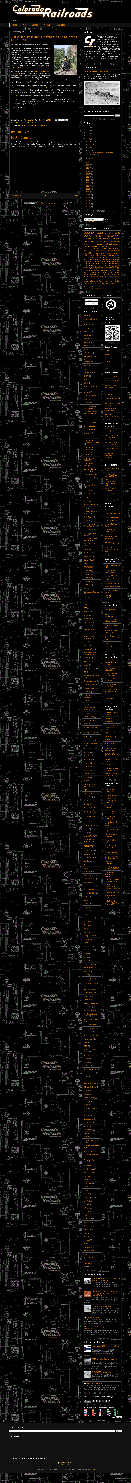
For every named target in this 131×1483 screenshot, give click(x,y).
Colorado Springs (90, 474)
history (107, 238)
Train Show (88, 1176)
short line (87, 1080)
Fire (118, 269)
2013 (88, 186)
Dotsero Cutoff (89, 560)
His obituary (15, 96)
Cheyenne (87, 403)
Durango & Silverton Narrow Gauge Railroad (111, 577)
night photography (90, 889)
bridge (86, 383)
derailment (96, 271)
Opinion (117, 246)
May (89, 147)
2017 (88, 174)
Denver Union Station (110, 251)
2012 (88, 189)
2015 (88, 180)
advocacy (87, 331)
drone (86, 588)
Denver (104, 265)
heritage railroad (93, 241)
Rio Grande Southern (104, 259)
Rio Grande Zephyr (90, 1025)
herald (86, 724)
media (86, 822)
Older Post (73, 195)
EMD (111, 281)
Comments (90, 303)
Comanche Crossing (91, 485)
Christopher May (99, 278)
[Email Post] (55, 120)
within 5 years (16, 68)
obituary (18, 123)
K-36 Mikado (88, 766)
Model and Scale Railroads (104, 255)
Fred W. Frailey (89, 661)
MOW (96, 249)
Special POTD (89, 1115)
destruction (87, 556)
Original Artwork (89, 918)
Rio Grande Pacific (90, 1010)
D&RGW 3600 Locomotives (96, 71)
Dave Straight (88, 517)
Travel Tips (87, 1183)
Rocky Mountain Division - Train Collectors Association (112, 886)
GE (85, 672)
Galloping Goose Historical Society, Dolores (111, 737)
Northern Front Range (112, 510)
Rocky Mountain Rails (112, 892)
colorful (86, 481)
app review (87, 346)
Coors (86, 497)
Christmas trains (89, 278)
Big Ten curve (88, 372)
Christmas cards (89, 422)
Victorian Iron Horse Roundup (50, 88)
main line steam (93, 272)
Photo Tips (87, 280)
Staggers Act (88, 1119)
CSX (85, 508)
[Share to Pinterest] (67, 120)
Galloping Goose (104, 286)
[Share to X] (63, 120)
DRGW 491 (88, 585)
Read (14, 25)
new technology (110, 285)
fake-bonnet (88, 619)
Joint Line (100, 253)
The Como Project (111, 718)
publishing (87, 971)
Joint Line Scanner (111, 391)
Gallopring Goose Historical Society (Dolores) (111, 662)
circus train (87, 433)
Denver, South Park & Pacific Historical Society (112, 727)
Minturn (86, 832)
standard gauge (89, 276)
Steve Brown (88, 1130)
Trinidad (86, 1187)
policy (86, 957)
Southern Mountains (111, 520)
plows (93, 280)
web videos (95, 251)
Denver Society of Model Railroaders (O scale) (112, 824)
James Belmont (89, 749)
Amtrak (109, 246)
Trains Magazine (45, 55)
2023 (88, 135)
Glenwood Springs (90, 688)
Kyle (85, 781)
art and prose (88, 353)
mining (86, 829)
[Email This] (59, 120)
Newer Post (16, 195)
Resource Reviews (96, 281)
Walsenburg (88, 1226)
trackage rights (89, 1172)
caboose (106, 281)
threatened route (89, 1165)
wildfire (117, 276)
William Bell (88, 1247)
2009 (88, 198)
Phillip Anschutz (89, 936)
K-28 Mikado (88, 763)
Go (24, 25)
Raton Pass (88, 996)
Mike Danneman (102, 276)
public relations (89, 968)
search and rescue (90, 1069)
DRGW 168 (88, 567)
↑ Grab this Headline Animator (65, 1465)
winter (86, 1254)
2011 (88, 192)
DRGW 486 (88, 581)
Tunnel (86, 1194)
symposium (88, 1151)
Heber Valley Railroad (112, 583)
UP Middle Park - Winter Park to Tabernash (110, 455)
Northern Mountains (111, 517)
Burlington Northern (102, 280)
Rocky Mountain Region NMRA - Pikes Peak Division (112, 903)
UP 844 (86, 1211)
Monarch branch (89, 857)
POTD (116, 238)
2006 (88, 207)
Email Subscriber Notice (95, 1383)
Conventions (88, 271)
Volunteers (112, 269)
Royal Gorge (88, 263)
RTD (90, 255)
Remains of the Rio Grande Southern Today (111, 691)
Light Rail (87, 790)
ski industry (88, 1090)
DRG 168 (87, 563)
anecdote (87, 342)
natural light (88, 882)
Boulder (86, 379)
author (86, 365)
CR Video (87, 501)
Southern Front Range (112, 513)
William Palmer (89, 1251)
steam (100, 232)
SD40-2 (86, 1062)
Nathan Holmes (105, 283)
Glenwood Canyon (90, 684)
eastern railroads (89, 601)
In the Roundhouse (96, 267)
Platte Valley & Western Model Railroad (110, 874)
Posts (88, 300)
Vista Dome (88, 1219)
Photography (109, 272)
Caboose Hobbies (111, 795)
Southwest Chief (89, 1112)
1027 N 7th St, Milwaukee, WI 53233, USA (32, 125)
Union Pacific (112, 232)
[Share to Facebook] (65, 120)
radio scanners (89, 989)
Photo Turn (87, 946)
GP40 (86, 701)
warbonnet (87, 1229)
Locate (35, 25)
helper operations (90, 720)
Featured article (89, 629)
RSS (85, 1042)
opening (86, 911)
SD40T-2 (87, 1065)
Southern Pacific (102, 269)
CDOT (102, 272)
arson (86, 349)
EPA (85, 608)
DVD (85, 597)
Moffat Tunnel (88, 854)
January (91, 158)
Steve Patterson (89, 1133)
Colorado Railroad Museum (108, 244)
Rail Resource (109, 394)
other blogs (87, 921)
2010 (88, 195)
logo (85, 800)
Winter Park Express (91, 1258)
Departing (112, 280)
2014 (88, 183)
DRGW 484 (88, 578)
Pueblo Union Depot (91, 984)
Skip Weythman (115, 286)
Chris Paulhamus (90, 419)
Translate (91, 221)
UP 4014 (87, 1208)
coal (94, 259)
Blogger (92, 1469)
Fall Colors (94, 286)
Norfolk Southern (89, 893)
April (90, 150)
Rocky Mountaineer (90, 1035)
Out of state (115, 274)
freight (86, 251)
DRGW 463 (88, 571)
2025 (88, 130)
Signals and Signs (90, 1083)
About (47, 25)
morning (86, 861)
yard (85, 1267)
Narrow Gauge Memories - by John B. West (112, 638)
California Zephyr (90, 395)
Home (44, 195)
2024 (88, 133)
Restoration (104, 263)
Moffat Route (98, 246)
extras (104, 257)
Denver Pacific (89, 529)
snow (118, 283)
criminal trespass (89, 504)
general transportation (91, 675)
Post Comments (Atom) (49, 203)
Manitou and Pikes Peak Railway (94, 285)
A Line (86, 315)
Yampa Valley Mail (90, 1263)
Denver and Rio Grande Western (102, 235)
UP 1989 (96, 263)
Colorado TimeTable (111, 376)
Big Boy (86, 369)
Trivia (86, 1190)
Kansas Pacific (89, 774)
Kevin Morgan (90, 253)
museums (88, 249)
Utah (85, 1215)
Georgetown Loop (113, 261)
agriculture (87, 335)
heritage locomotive (90, 727)
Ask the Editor (88, 356)
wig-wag (87, 1240)
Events (87, 246)
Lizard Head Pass (90, 793)
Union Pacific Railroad (112, 587)
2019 (88, 168)
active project (88, 328)
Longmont (87, 804)
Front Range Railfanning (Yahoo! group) (111, 549)
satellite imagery (89, 1055)
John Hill (117, 278)
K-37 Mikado (88, 770)
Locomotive (108, 267)
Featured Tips (99, 274)
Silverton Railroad (90, 1087)
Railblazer (108, 643)
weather (86, 1233)
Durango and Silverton (110, 249)
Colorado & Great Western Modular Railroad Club (110, 800)
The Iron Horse (110, 647)
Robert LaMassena (90, 1028)
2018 (88, 171)
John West (87, 756)
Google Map (88, 692)
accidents (113, 283)
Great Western (109, 278)
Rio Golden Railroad (112, 765)
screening (87, 1058)
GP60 (86, 704)
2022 (88, 139)
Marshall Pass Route (91, 816)
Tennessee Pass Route (98, 261)
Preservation (110, 253)
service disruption (90, 1073)
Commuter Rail (114, 257)
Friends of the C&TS (111, 732)
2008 (88, 201)
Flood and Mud (89, 649)
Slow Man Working (93, 1317)
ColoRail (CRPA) (90, 478)
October (91, 141)
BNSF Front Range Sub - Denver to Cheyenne (111, 437)
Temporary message (91, 1154)
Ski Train (88, 260)
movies (86, 864)
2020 (88, 165)
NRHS (86, 896)
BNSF (105, 242)
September (92, 144)
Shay (85, 1076)
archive (63, 88)
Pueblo (86, 975)
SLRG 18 (87, 1101)
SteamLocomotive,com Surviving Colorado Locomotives (112, 536)
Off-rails (111, 276)
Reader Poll (88, 1000)
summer (86, 1137)
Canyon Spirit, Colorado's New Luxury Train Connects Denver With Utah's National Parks (105, 1293)
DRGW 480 (88, 574)
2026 (88, 127)
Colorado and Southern (92, 265)
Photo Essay (88, 939)
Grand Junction (89, 713)
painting (86, 928)
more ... (86, 60)
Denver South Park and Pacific (92, 288)
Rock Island (88, 1032)
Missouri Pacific (105, 288)
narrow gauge (92, 238)
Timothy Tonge (89, 1169)
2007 (88, 204)
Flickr (108, 274)
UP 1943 (87, 1201)
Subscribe (60, 25)
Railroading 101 (89, 992)
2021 (88, 162)
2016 (88, 177)
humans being (89, 740)
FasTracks (87, 626)
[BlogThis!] (61, 120)
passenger (89, 232)
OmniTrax (87, 907)
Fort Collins (88, 658)
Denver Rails (109, 722)
